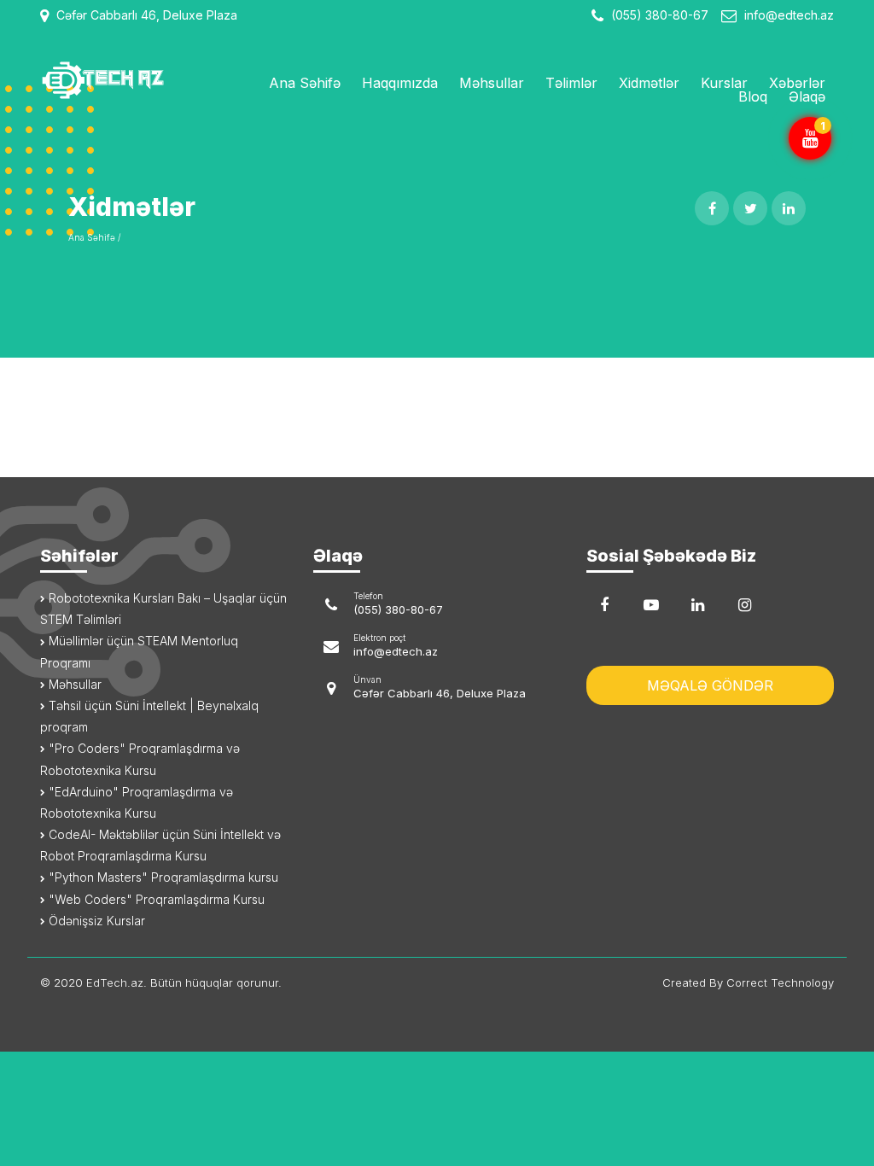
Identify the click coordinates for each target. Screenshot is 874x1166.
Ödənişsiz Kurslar (95, 920)
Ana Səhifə (305, 82)
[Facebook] (604, 605)
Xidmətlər (649, 82)
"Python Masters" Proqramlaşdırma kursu (161, 877)
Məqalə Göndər (710, 685)
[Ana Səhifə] (129, 80)
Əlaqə (807, 96)
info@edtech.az (789, 15)
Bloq (752, 96)
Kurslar (724, 82)
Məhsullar (491, 82)
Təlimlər (571, 82)
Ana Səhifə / (94, 237)
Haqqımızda (400, 82)
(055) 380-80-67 (658, 15)
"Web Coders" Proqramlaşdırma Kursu (155, 899)
